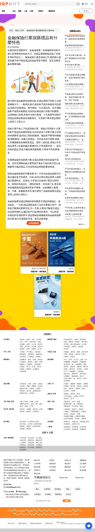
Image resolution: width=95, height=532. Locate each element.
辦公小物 (39, 442)
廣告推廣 (31, 445)
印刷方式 (68, 460)
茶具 (65, 388)
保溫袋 (32, 393)
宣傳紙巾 (67, 376)
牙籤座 (22, 366)
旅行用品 (23, 424)
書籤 (78, 352)
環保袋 (22, 391)
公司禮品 (48, 494)
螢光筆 (35, 409)
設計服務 (83, 463)
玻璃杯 (86, 384)
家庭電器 (67, 427)
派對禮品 (31, 354)
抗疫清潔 (83, 427)
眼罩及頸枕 (38, 424)
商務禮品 (58, 494)
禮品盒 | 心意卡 (81, 354)
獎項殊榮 (37, 467)
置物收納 (83, 362)
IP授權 (51, 460)
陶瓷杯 (79, 384)
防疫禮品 (67, 381)
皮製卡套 (75, 421)
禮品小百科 (19, 30)
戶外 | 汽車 (7, 352)
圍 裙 (39, 366)
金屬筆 (29, 409)
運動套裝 (67, 406)
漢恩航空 (56, 311)
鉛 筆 (39, 349)
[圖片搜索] (78, 4)
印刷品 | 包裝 (52, 352)
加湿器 (79, 369)
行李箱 (30, 424)
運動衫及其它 (24, 404)
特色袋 (40, 386)
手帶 (31, 406)
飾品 (41, 404)
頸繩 (28, 339)
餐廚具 (30, 362)
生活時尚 (67, 429)
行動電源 (67, 346)
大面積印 (23, 442)
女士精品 (39, 438)
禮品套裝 (67, 401)
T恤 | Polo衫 (24, 401)
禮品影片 (68, 463)
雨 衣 (72, 398)
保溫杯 (66, 384)
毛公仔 (76, 359)
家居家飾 (51, 359)
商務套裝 (80, 404)
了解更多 (80, 224)
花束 (85, 378)
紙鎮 (81, 406)
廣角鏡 (73, 414)
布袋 (29, 384)
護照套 (29, 426)
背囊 (28, 386)
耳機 (78, 414)
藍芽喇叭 (83, 339)
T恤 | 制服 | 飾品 (8, 401)
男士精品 (31, 438)
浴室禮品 (81, 371)
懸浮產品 (83, 373)
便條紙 (66, 352)
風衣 (21, 406)
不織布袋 (23, 384)
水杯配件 (23, 362)
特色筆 (22, 411)
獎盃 (78, 401)
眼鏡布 (73, 366)
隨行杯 (73, 386)
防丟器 (66, 349)
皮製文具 (67, 421)
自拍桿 (66, 414)
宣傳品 (77, 489)
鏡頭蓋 (81, 346)
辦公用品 (33, 342)
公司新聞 (37, 463)
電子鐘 (66, 344)
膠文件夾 (85, 352)
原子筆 (27, 346)
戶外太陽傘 (68, 396)
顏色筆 (29, 411)
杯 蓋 (28, 366)
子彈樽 (73, 391)
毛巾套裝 (75, 406)
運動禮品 (23, 354)
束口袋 (29, 391)
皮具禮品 (51, 421)
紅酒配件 (30, 364)
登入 (87, 11)
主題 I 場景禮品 (8, 438)
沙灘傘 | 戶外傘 (79, 396)
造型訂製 (23, 440)
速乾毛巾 (72, 369)
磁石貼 (40, 359)
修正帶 (40, 346)
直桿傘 (73, 394)
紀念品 (68, 494)
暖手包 (66, 366)
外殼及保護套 (68, 418)
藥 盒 (82, 376)
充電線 (81, 409)
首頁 (11, 30)
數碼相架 (75, 376)
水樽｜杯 (51, 384)
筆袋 (21, 346)
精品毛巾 (67, 373)
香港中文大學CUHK (39, 268)
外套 (36, 401)
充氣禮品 (23, 356)
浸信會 (71, 268)
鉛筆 (28, 349)
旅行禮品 (6, 421)
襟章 (26, 406)
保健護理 (79, 364)
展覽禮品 (39, 447)
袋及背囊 (6, 384)
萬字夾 (40, 344)
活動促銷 (31, 442)
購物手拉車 (24, 388)
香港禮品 (57, 489)
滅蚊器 (79, 366)
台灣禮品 (47, 489)
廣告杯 (79, 386)
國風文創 (31, 440)
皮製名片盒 (76, 424)
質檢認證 (52, 463)
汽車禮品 (38, 352)
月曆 (65, 354)
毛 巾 (66, 371)
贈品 (68, 489)
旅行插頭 (23, 421)
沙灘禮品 (31, 356)
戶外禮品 (30, 352)
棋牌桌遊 (39, 354)
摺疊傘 (66, 394)
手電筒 (22, 352)
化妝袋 (22, 386)
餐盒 (29, 359)
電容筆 (77, 342)
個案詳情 (34, 271)
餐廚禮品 (6, 359)
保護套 (84, 411)
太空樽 (66, 391)
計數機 (22, 344)
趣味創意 (39, 440)
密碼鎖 (22, 426)
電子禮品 (85, 342)
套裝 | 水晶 (51, 401)
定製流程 (52, 470)
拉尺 (21, 342)
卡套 (33, 339)
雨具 (78, 394)
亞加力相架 (68, 378)
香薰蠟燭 (67, 362)
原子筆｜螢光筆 (8, 409)
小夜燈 (86, 369)
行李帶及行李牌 (33, 421)
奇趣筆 (34, 349)
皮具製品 (67, 424)
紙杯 (83, 388)
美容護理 (75, 429)
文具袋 (38, 339)
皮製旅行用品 (84, 421)
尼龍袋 (40, 384)
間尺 (26, 342)
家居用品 (67, 364)
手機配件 (51, 409)
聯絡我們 (68, 467)
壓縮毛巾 (75, 373)
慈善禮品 (23, 447)
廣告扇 (73, 352)
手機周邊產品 (75, 411)
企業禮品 (37, 494)
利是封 (73, 356)
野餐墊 (38, 356)
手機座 (66, 411)
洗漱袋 (32, 388)
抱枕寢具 (75, 362)
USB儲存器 (68, 339)
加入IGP (83, 467)
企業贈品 (39, 445)
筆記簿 (22, 339)
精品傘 (66, 398)
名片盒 (34, 344)
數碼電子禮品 (52, 339)
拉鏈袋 (38, 388)
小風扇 (76, 339)
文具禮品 (6, 339)
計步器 (84, 344)
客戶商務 (31, 447)
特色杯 (86, 386)
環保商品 (23, 445)
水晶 (73, 401)
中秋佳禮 (23, 438)
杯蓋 (41, 362)
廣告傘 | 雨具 (52, 394)
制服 (31, 401)
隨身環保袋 (37, 391)
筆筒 (39, 342)
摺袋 (34, 384)
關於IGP (37, 460)
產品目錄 (68, 470)
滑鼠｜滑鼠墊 (68, 342)
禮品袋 (71, 354)
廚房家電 (75, 427)
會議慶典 (23, 449)
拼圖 (65, 369)
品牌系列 (36, 411)
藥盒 (85, 364)
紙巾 (70, 359)
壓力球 (86, 366)
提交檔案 (83, 470)
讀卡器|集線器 (75, 344)
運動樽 (73, 384)
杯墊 (34, 359)
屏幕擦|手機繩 (68, 416)
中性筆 (34, 346)
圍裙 (36, 362)
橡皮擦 (22, 349)
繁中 (86, 4)
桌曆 (28, 344)
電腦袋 (34, 386)
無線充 (74, 346)
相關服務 (83, 460)
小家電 (50, 427)
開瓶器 (22, 364)
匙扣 (32, 404)
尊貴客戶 (37, 470)
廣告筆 (22, 409)
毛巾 (65, 359)
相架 (82, 359)
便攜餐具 (23, 359)
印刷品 (66, 356)
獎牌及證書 (68, 404)
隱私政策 (37, 473)
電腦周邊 (83, 429)
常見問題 (52, 467)
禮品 (38, 53)
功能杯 (66, 386)
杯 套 (33, 366)
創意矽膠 (38, 364)
